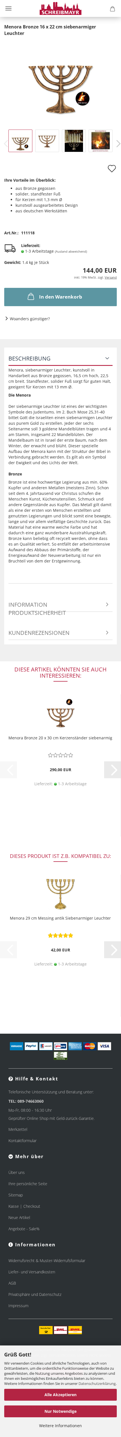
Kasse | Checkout (24, 1206)
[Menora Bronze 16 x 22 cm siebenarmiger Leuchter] (60, 78)
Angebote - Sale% (23, 1228)
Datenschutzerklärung (97, 1383)
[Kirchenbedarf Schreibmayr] (60, 8)
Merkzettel (17, 1129)
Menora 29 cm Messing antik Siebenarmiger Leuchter (60, 918)
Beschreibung (29, 358)
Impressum (18, 1305)
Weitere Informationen (60, 1425)
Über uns (16, 1172)
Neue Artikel (19, 1217)
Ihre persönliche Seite (27, 1183)
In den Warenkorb (60, 296)
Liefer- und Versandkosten (31, 1271)
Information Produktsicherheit (37, 606)
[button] (112, 769)
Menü (8, 8)
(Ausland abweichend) (71, 251)
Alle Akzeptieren (60, 1394)
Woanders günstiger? (30, 318)
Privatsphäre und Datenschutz (34, 1294)
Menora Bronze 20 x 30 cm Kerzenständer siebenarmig (60, 737)
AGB (12, 1283)
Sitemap (15, 1195)
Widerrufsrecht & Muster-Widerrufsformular (46, 1260)
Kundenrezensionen (39, 633)
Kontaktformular (22, 1140)
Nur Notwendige (60, 1411)
